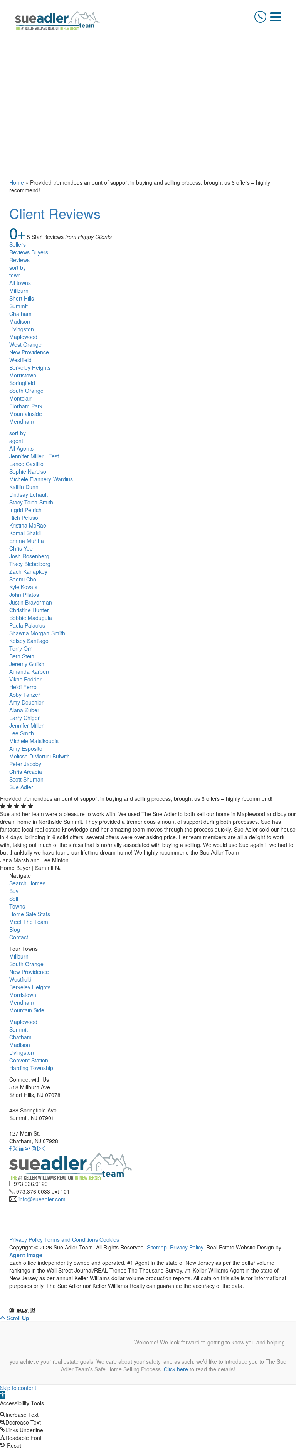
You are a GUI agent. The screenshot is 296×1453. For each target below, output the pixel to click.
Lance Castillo (26, 464)
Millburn (19, 290)
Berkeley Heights (29, 367)
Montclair (20, 398)
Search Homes (27, 883)
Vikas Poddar (25, 679)
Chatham (20, 313)
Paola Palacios (27, 625)
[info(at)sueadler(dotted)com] (41, 1148)
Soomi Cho (22, 579)
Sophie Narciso (27, 471)
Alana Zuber (24, 710)
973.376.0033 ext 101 (43, 1191)
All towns (20, 283)
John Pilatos (24, 594)
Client (55, 213)
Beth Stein (21, 656)
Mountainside (25, 414)
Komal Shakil (25, 533)
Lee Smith (21, 733)
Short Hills (21, 298)
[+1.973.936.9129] (260, 17)
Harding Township (31, 1068)
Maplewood (23, 337)
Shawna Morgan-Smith (37, 633)
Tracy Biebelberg (29, 564)
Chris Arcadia (25, 771)
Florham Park (25, 406)
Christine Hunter (29, 610)
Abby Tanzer (24, 694)
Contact (18, 937)
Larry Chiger (24, 717)
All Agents (21, 448)
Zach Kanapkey (28, 571)
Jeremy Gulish (26, 664)
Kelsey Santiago (29, 641)
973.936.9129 (31, 1183)
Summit (18, 306)
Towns (17, 906)
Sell (13, 898)
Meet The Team (28, 921)
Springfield (22, 383)
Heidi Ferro (23, 687)
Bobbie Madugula (30, 617)
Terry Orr (20, 648)
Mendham (21, 421)
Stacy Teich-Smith (31, 502)
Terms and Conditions (71, 1239)
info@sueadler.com (42, 1199)
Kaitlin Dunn (24, 487)
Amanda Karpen (29, 671)
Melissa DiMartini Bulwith (39, 756)
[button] (2, 1395)
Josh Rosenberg (29, 556)
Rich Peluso (23, 517)
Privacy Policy (26, 1239)
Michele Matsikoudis (34, 741)
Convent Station (28, 1060)
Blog (14, 929)
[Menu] (275, 16)
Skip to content (18, 1387)
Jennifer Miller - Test (34, 456)
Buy (13, 891)
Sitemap (157, 1247)
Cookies (109, 1239)
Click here (176, 1369)
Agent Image (25, 1255)
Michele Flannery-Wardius (41, 479)
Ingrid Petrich (25, 510)
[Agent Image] (52, 1302)
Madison (19, 321)
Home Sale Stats (29, 914)
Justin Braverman (30, 602)
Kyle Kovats (23, 587)
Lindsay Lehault (28, 494)
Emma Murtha (26, 540)
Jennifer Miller (26, 725)
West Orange (25, 344)
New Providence (29, 352)
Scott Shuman (26, 779)
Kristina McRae (27, 525)
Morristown (22, 375)
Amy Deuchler (26, 702)
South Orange (26, 390)
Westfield (20, 360)
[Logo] (57, 20)
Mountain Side (26, 1010)
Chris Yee (21, 548)
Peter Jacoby (25, 764)
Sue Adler (21, 787)
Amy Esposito (25, 748)
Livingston (21, 329)
